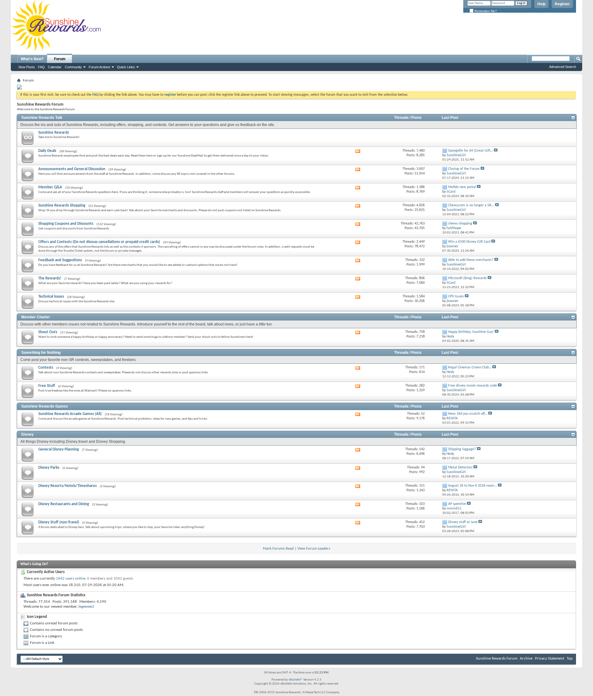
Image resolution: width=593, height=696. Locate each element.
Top (570, 658)
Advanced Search (562, 67)
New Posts (27, 67)
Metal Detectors (460, 467)
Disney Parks (48, 468)
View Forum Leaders (313, 549)
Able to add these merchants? (471, 260)
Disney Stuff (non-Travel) (58, 522)
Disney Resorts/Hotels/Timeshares (67, 486)
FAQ (41, 67)
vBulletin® (295, 679)
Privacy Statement (549, 658)
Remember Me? (485, 11)
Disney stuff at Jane (462, 522)
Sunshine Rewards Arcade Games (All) (70, 414)
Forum (59, 59)
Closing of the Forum (464, 169)
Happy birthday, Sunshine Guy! (471, 332)
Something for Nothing (41, 352)
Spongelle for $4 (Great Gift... (470, 151)
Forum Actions (99, 67)
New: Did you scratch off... (467, 414)
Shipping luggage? (462, 449)
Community (73, 67)
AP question (457, 504)
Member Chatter (35, 317)
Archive (526, 658)
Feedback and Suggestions (60, 260)
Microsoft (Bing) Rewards (467, 278)
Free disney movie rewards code (472, 386)
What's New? (32, 59)
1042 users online (70, 579)
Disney (27, 434)
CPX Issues (456, 296)
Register (562, 4)
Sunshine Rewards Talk (41, 117)
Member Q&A (50, 187)
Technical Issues (51, 297)
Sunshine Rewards (53, 133)
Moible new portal (462, 187)
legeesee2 (86, 607)
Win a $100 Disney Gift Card (469, 242)
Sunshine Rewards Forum (496, 658)
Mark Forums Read (278, 549)
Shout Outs (47, 332)
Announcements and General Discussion (71, 169)
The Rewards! (49, 278)
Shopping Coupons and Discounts (65, 224)
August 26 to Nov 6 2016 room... (472, 486)
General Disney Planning (58, 449)
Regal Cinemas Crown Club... (469, 367)
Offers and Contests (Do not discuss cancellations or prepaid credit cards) (99, 242)
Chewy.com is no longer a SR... (471, 205)
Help (541, 4)
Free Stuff (46, 386)
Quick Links (126, 67)
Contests (45, 368)
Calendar (54, 67)
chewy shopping (460, 223)
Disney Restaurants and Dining (63, 504)
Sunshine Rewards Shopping (61, 205)
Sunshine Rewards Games (44, 406)
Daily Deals (47, 151)
